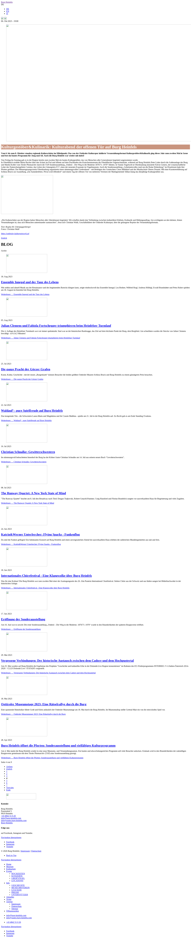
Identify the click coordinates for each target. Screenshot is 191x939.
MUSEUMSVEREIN (20, 888)
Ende (8, 790)
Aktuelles (10, 897)
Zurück (4, 238)
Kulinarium (11, 869)
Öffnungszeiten (12, 911)
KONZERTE (17, 876)
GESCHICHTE (18, 885)
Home (8, 864)
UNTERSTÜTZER (19, 895)
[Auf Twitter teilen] (5, 19)
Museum (9, 866)
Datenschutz (36, 851)
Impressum (25, 851)
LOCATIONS (17, 881)
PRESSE (15, 892)
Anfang (9, 766)
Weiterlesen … (25, 294)
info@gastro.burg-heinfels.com (14, 820)
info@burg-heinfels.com (11, 818)
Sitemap (14, 909)
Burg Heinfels (7, 2)
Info (8, 883)
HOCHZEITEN (18, 874)
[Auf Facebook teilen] (2, 19)
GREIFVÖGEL (18, 878)
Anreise (9, 902)
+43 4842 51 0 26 (8, 816)
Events (9, 871)
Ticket (8, 899)
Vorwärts (10, 788)
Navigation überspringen (11, 837)
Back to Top (11, 855)
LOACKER (16, 890)
